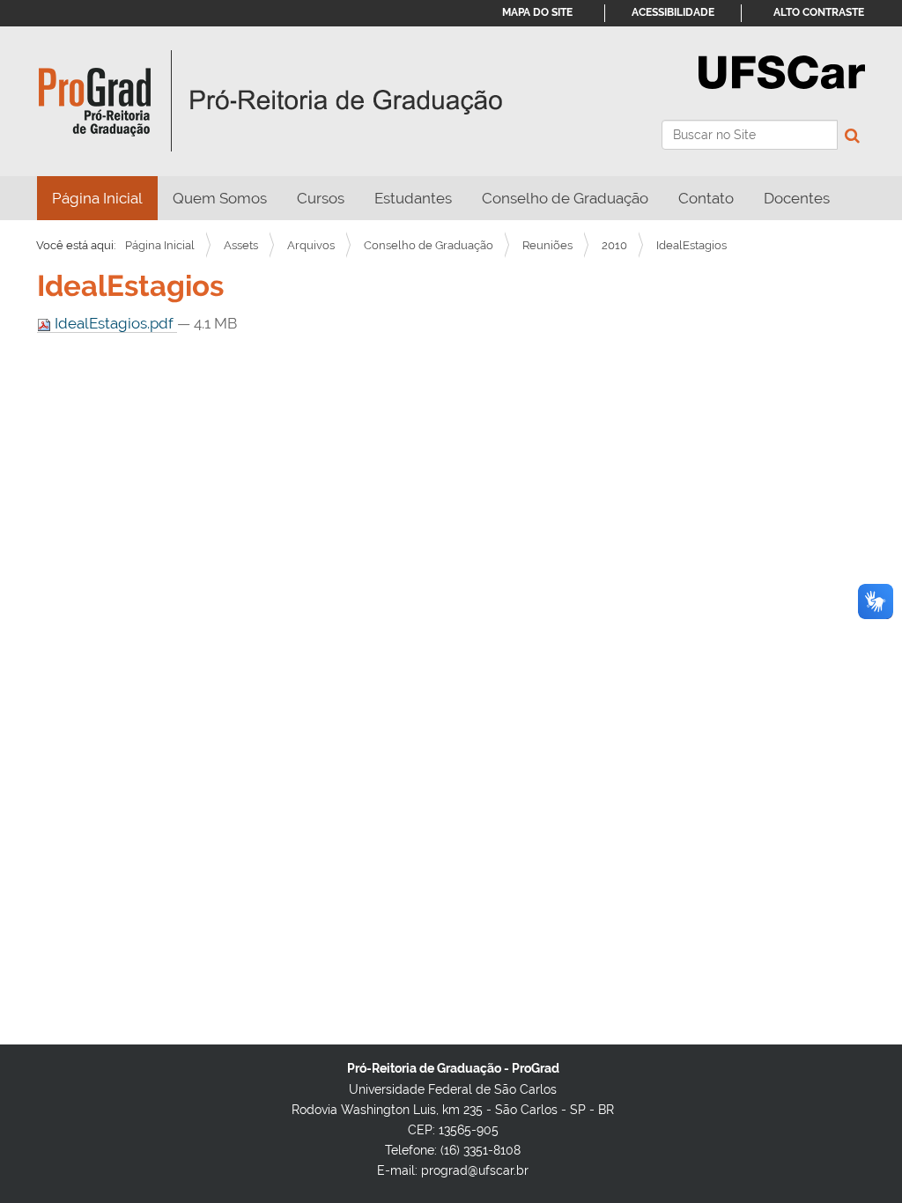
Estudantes (413, 198)
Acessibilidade (673, 12)
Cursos (320, 198)
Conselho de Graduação (565, 198)
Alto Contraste (818, 12)
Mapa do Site (537, 12)
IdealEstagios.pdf (114, 323)
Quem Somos (220, 198)
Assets (241, 245)
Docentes (797, 198)
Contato (706, 198)
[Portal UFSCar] (782, 70)
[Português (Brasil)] (271, 101)
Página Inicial (97, 198)
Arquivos (311, 245)
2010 (614, 245)
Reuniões (547, 245)
